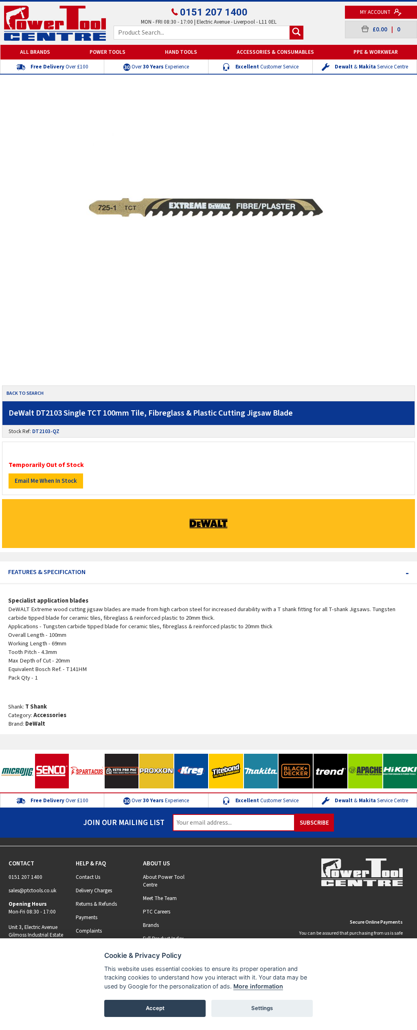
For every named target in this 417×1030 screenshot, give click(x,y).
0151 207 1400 (214, 12)
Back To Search (25, 393)
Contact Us (88, 877)
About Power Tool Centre (163, 881)
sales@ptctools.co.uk (32, 890)
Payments (86, 917)
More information (258, 986)
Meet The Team (160, 898)
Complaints (89, 931)
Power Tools (107, 52)
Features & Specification (208, 572)
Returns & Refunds (96, 904)
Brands (151, 925)
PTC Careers (156, 912)
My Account (376, 12)
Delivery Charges (94, 890)
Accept (155, 1008)
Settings (262, 1008)
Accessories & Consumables (275, 52)
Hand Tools (181, 52)
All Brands (35, 52)
